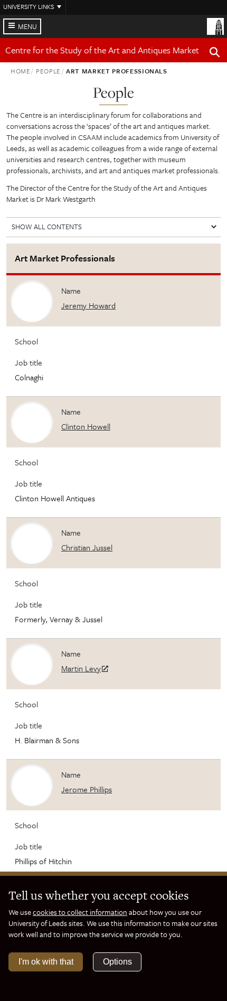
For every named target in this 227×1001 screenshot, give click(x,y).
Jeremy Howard (88, 305)
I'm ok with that (45, 961)
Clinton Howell (85, 426)
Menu (27, 26)
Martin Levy (81, 668)
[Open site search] (215, 53)
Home (21, 71)
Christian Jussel (86, 547)
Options (117, 961)
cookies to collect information (80, 912)
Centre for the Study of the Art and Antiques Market (102, 50)
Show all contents (47, 226)
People (48, 71)
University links (28, 6)
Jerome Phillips (86, 789)
